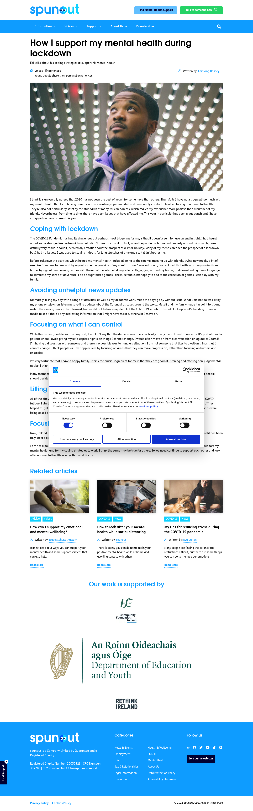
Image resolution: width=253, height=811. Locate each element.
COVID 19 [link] (104, 519)
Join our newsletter (201, 758)
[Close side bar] (6, 762)
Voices (69, 26)
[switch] (107, 425)
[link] (54, 738)
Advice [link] (35, 519)
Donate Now (145, 26)
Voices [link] (48, 519)
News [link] (117, 519)
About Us (117, 26)
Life (116, 760)
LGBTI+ (152, 754)
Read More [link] (37, 565)
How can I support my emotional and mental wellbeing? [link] (56, 530)
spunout (121, 540)
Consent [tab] (75, 381)
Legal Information (125, 773)
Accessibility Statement (162, 779)
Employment (122, 754)
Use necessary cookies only (77, 439)
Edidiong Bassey (208, 71)
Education (120, 779)
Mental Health (156, 760)
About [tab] (178, 381)
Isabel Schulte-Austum (63, 540)
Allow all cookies (176, 439)
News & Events (123, 748)
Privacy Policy (39, 803)
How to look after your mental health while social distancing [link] (121, 530)
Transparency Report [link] (83, 768)
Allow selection (126, 439)
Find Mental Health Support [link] (156, 10)
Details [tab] (126, 381)
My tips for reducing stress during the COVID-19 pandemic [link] (191, 530)
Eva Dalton (190, 540)
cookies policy (148, 406)
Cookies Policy (61, 803)
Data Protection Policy (161, 773)
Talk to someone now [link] (199, 10)
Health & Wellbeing (160, 748)
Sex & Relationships (126, 766)
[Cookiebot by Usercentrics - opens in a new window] (185, 370)
